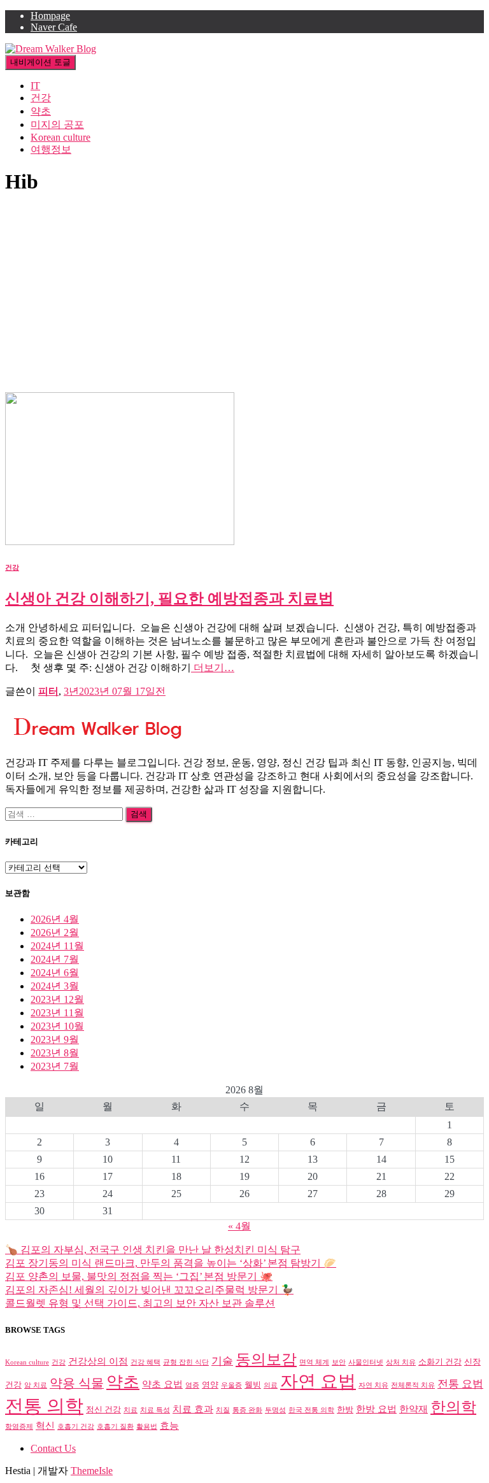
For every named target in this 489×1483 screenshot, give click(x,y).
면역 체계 (314, 1362)
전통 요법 (460, 1384)
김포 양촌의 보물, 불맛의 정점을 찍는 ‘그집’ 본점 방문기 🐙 (139, 1276)
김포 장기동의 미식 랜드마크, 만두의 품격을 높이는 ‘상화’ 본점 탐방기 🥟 (170, 1263)
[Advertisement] (244, 297)
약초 (41, 111)
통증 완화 (247, 1410)
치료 (131, 1410)
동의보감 (266, 1359)
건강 (41, 97)
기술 (222, 1361)
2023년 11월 (57, 1012)
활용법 (146, 1426)
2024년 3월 (55, 986)
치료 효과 (193, 1408)
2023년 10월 (57, 1026)
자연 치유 (373, 1385)
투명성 (275, 1410)
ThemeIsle (92, 1470)
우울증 (231, 1385)
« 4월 (239, 1226)
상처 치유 (401, 1362)
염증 (192, 1385)
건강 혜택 (145, 1362)
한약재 (413, 1408)
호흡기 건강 (75, 1426)
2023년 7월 (55, 1066)
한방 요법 (376, 1408)
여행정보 (51, 149)
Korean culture (60, 137)
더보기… (212, 667)
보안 (339, 1362)
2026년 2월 (55, 932)
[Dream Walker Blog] (50, 48)
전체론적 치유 (413, 1385)
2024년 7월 (55, 959)
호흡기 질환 (115, 1426)
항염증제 (19, 1426)
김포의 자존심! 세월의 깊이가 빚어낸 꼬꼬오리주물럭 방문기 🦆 (149, 1289)
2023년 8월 (55, 1052)
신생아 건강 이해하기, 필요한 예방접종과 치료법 (169, 598)
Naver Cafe (54, 27)
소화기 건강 (440, 1361)
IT (35, 85)
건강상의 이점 (98, 1361)
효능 (169, 1425)
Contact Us (53, 1448)
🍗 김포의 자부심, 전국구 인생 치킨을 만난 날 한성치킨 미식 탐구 (153, 1249)
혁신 (45, 1425)
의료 (271, 1385)
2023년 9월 (55, 1039)
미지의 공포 (57, 124)
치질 (223, 1410)
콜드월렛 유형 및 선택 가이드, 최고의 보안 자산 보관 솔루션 (140, 1303)
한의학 (453, 1407)
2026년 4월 (55, 919)
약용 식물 (77, 1383)
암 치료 (35, 1385)
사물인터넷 (365, 1362)
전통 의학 (44, 1406)
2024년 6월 (55, 972)
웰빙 (252, 1384)
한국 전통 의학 (311, 1410)
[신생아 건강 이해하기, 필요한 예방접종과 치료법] (119, 541)
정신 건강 (103, 1409)
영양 (210, 1384)
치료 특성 (155, 1410)
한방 (345, 1409)
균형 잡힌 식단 (186, 1362)
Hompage (50, 15)
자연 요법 (318, 1381)
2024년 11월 (57, 945)
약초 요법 (162, 1384)
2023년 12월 (57, 999)
